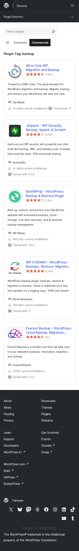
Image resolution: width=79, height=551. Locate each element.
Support (9, 439)
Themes (46, 407)
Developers (11, 445)
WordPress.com (16, 464)
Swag (47, 452)
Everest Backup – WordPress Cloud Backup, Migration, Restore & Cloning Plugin (48, 330)
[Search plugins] (53, 31)
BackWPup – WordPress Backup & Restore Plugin (45, 193)
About (8, 401)
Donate (48, 445)
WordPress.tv (15, 452)
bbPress (11, 477)
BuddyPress (14, 484)
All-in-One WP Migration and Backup (42, 68)
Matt (9, 471)
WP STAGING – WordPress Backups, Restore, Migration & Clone (48, 264)
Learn (7, 432)
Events (46, 439)
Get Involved (50, 432)
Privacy (9, 420)
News (7, 407)
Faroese (17, 500)
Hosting (9, 414)
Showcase (48, 401)
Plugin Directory (13, 16)
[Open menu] (73, 5)
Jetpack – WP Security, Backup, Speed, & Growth (46, 128)
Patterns (47, 420)
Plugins (46, 414)
